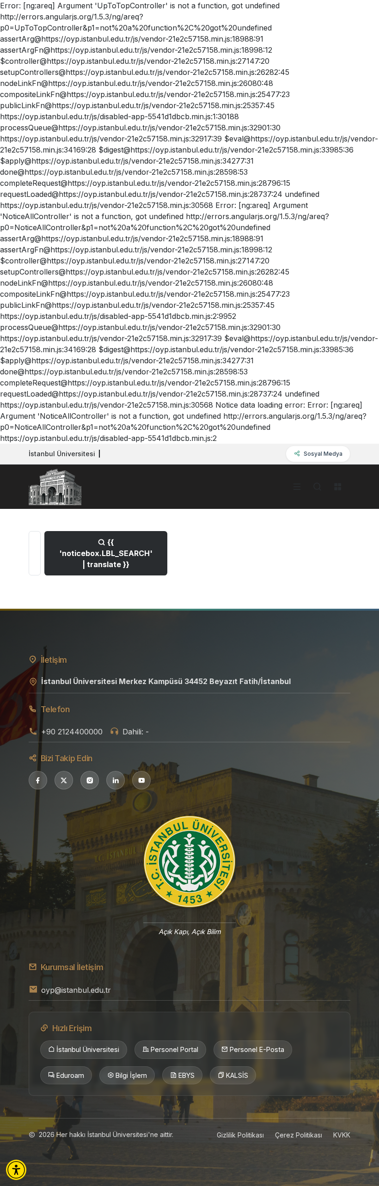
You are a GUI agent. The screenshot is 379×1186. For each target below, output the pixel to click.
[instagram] (89, 780)
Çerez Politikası (298, 1135)
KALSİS (237, 1075)
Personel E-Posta (257, 1049)
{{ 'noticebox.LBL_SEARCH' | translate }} (106, 553)
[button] (16, 1170)
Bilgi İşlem (131, 1075)
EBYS (186, 1075)
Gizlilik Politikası (240, 1135)
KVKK (341, 1135)
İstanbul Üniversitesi (87, 1049)
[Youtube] (141, 780)
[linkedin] (115, 780)
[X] (64, 780)
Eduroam (70, 1075)
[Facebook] (38, 780)
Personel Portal (174, 1049)
